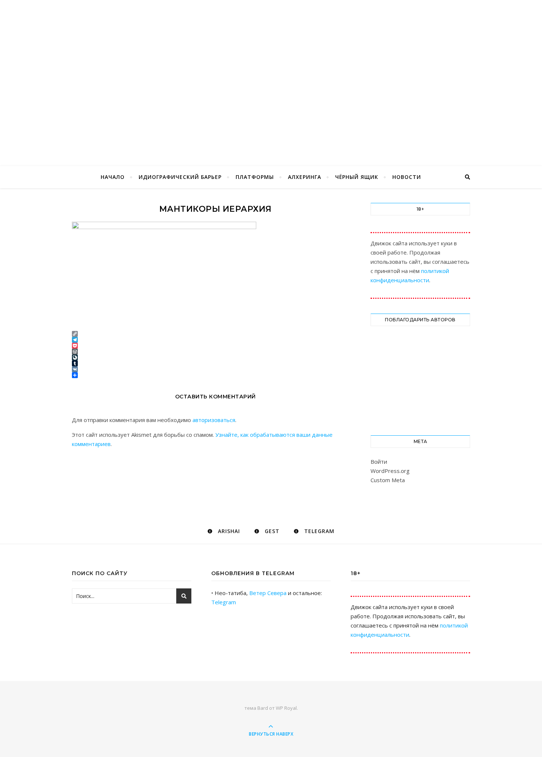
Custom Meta (388, 480)
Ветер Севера (267, 593)
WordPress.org (390, 470)
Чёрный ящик (356, 176)
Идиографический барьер (180, 176)
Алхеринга (304, 176)
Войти (379, 461)
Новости (406, 176)
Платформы (255, 176)
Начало (113, 176)
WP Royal (286, 708)
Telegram (223, 602)
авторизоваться (213, 420)
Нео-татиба (271, 70)
